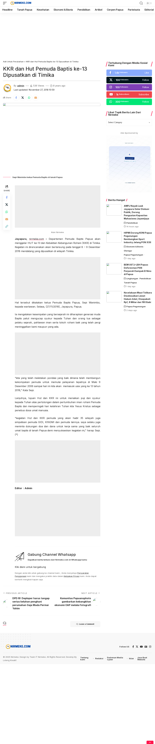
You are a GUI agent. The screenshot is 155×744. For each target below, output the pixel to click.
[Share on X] (23, 98)
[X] (129, 80)
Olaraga (128, 250)
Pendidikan (132, 223)
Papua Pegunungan (133, 255)
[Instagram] (129, 87)
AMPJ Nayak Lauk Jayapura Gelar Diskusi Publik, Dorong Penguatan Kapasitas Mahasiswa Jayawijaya (136, 212)
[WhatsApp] (129, 102)
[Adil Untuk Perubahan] (20, 3)
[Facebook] (129, 73)
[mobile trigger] (5, 3)
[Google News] (146, 647)
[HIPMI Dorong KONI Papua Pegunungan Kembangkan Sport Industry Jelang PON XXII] (114, 237)
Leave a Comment (86, 624)
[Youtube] (129, 94)
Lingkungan (132, 278)
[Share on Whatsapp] (29, 98)
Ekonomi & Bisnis (134, 246)
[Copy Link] (6, 226)
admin (20, 85)
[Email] (36, 98)
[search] (141, 3)
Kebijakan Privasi (71, 576)
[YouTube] (141, 647)
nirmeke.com (36, 238)
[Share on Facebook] (16, 98)
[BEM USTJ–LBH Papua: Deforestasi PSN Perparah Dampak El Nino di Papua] (114, 268)
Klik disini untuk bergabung (30, 566)
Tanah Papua (130, 282)
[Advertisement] (77, 35)
